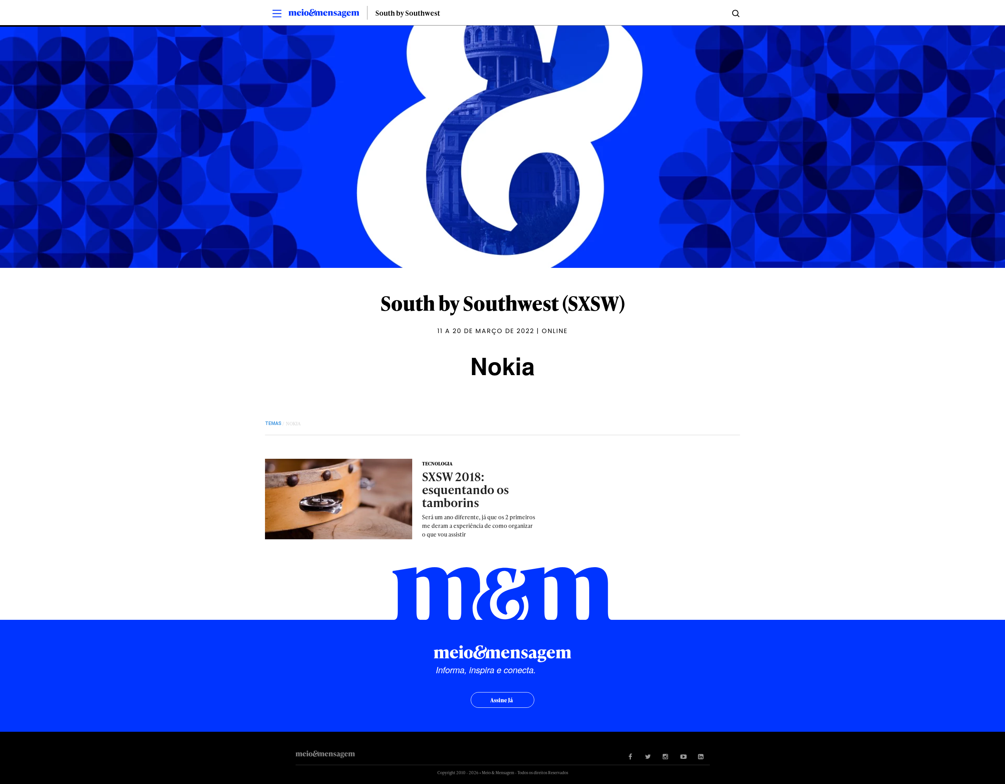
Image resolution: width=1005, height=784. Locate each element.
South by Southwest (407, 13)
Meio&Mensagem (324, 14)
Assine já (501, 700)
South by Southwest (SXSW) (502, 303)
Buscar (735, 13)
